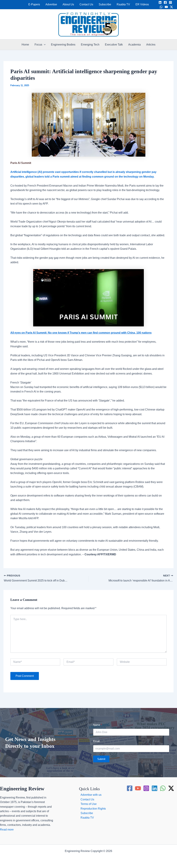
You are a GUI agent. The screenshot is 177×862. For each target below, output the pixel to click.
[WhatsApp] (161, 6)
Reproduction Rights (93, 808)
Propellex (96, 855)
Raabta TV (123, 4)
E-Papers (34, 4)
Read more (7, 829)
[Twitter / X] (171, 6)
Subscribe (105, 4)
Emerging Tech (90, 44)
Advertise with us (91, 794)
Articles (150, 44)
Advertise (51, 4)
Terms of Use (89, 803)
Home (25, 44)
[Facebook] (165, 2)
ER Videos (142, 4)
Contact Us (86, 4)
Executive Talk (114, 44)
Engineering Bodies (63, 44)
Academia (134, 44)
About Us (68, 4)
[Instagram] (170, 2)
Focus (38, 44)
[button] (44, 44)
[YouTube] (166, 6)
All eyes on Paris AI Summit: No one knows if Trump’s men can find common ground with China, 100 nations (81, 332)
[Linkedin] (160, 2)
